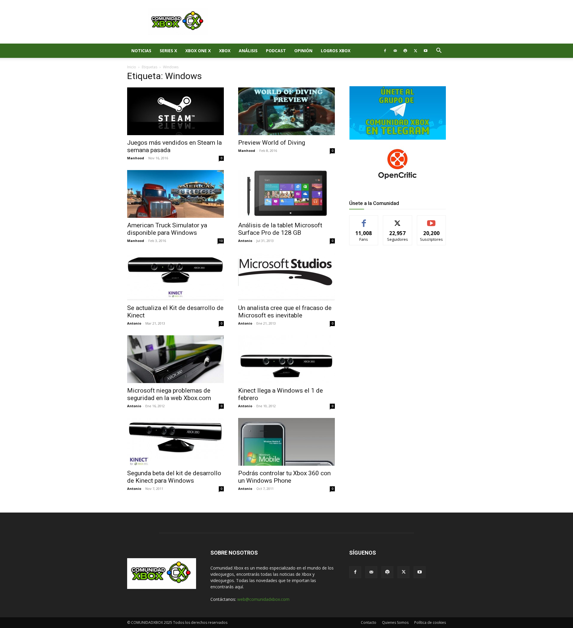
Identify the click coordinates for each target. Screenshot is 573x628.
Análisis (248, 50)
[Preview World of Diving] (286, 111)
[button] (439, 51)
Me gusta (364, 220)
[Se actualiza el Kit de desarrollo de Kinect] (175, 276)
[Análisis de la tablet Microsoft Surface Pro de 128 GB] (286, 194)
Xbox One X (198, 50)
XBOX (224, 50)
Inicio (131, 67)
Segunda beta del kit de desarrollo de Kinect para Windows (174, 477)
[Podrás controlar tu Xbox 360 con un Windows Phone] (286, 442)
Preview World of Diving (271, 142)
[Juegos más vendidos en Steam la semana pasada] (175, 111)
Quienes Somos (395, 622)
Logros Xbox (335, 50)
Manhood (135, 158)
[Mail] (395, 51)
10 (221, 241)
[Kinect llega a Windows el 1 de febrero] (286, 359)
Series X (168, 50)
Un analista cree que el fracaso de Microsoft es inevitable (285, 311)
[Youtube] (425, 51)
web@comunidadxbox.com (263, 599)
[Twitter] (415, 51)
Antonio (245, 240)
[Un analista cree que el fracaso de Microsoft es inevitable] (286, 276)
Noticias (141, 50)
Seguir (397, 220)
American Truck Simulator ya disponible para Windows (167, 229)
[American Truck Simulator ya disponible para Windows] (175, 194)
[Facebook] (385, 51)
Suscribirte (431, 220)
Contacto (368, 622)
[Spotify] (405, 51)
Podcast (276, 50)
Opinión (303, 50)
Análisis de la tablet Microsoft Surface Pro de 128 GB (280, 229)
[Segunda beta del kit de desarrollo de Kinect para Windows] (175, 442)
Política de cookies (430, 622)
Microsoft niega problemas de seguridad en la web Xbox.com (169, 394)
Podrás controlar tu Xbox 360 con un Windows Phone (284, 477)
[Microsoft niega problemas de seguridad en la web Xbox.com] (175, 359)
